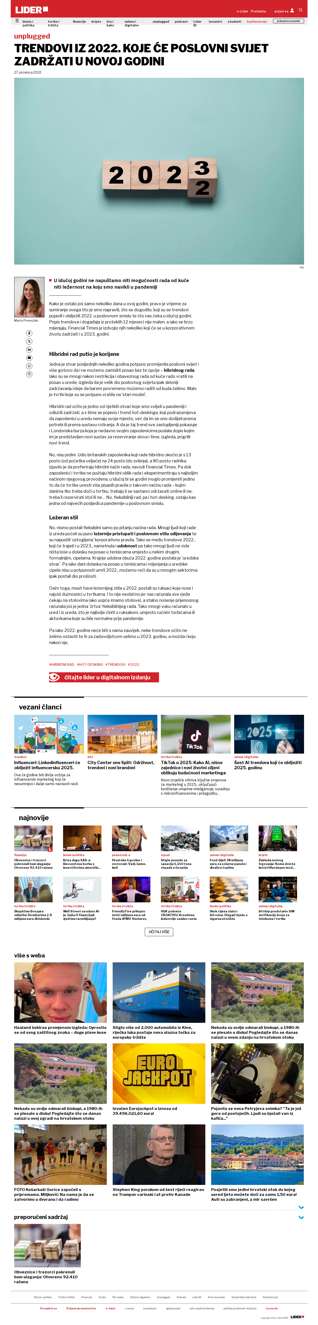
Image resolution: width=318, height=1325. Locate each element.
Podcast (181, 1297)
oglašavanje (173, 1308)
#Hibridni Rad (61, 664)
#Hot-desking (90, 664)
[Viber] (29, 374)
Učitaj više (159, 932)
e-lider (111, 1308)
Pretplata (258, 11)
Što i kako (118, 1297)
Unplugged (163, 1297)
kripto (96, 21)
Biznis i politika (43, 1297)
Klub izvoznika (216, 1297)
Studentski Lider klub (243, 1297)
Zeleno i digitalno (140, 1297)
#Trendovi (115, 664)
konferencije (257, 21)
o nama (129, 1308)
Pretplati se (48, 1308)
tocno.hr (272, 1308)
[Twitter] (29, 341)
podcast (181, 21)
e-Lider (242, 11)
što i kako (110, 23)
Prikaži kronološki (288, 21)
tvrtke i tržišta (53, 23)
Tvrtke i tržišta (66, 1297)
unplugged (161, 21)
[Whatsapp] (29, 366)
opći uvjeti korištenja (202, 1308)
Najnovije (34, 817)
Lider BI (197, 23)
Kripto (102, 1297)
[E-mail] (29, 358)
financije (79, 21)
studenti (234, 21)
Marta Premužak (26, 320)
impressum (150, 1308)
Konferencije (270, 1297)
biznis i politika (28, 23)
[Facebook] (29, 333)
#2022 (133, 664)
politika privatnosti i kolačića (240, 1308)
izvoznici (215, 21)
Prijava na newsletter (81, 1308)
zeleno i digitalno (132, 23)
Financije (86, 1297)
